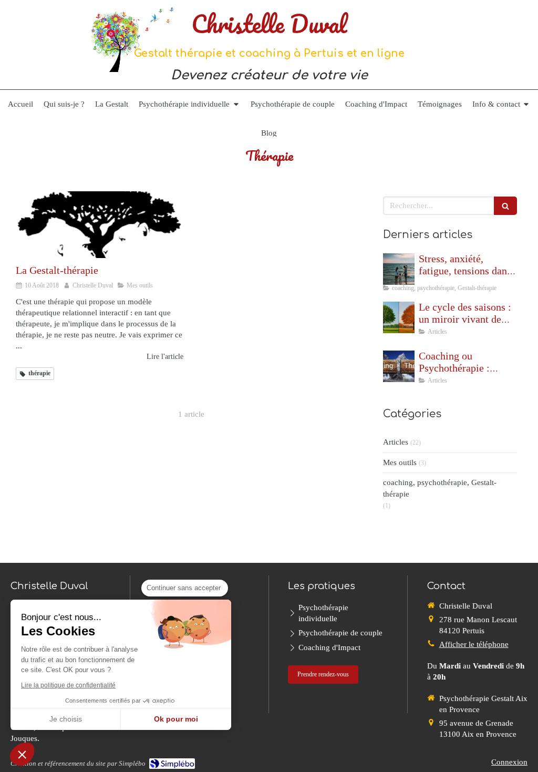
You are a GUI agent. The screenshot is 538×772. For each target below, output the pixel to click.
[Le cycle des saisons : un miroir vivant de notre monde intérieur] (399, 317)
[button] (22, 754)
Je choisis (65, 719)
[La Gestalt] (99, 225)
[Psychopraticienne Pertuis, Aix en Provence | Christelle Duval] (132, 38)
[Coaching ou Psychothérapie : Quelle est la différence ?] (399, 366)
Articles (395, 442)
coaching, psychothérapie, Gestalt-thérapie (439, 488)
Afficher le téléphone (474, 644)
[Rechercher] (505, 206)
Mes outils (400, 462)
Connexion (509, 762)
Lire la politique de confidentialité (68, 685)
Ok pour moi (176, 719)
